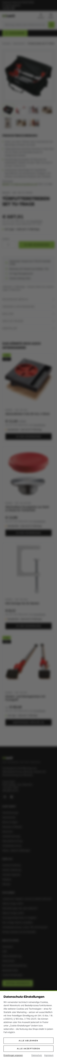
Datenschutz (36, 1055)
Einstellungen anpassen (13, 1055)
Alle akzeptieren (28, 1048)
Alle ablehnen (28, 1040)
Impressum (48, 1055)
